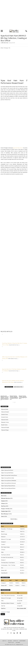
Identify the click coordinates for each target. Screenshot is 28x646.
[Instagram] (11, 633)
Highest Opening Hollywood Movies (8, 485)
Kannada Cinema (4, 417)
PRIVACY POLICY (11, 642)
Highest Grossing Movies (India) (7, 478)
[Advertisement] (14, 15)
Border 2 (3, 531)
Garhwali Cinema (4, 414)
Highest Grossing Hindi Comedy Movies (9, 475)
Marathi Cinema (4, 424)
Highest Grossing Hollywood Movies (8, 488)
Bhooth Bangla (4, 534)
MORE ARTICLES (9, 386)
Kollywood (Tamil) (4, 419)
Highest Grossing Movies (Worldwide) (8, 480)
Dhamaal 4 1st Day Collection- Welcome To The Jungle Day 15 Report (23, 397)
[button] (25, 31)
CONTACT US (15, 640)
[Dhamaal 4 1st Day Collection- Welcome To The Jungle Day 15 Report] (23, 392)
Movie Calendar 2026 (21, 608)
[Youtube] (20, 633)
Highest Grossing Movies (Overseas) (8, 483)
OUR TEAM (10, 640)
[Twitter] (17, 633)
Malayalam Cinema (5, 422)
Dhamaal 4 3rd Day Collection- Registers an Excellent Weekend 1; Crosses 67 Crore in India (14, 397)
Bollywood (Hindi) (4, 409)
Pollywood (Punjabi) (5, 427)
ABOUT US (4, 640)
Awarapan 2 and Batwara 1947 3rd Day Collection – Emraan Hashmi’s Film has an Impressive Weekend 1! (5, 398)
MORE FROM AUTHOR (18, 386)
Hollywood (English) (5, 411)
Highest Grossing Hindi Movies (7, 472)
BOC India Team (5, 42)
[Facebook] (7, 633)
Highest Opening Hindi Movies (7, 470)
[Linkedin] (14, 633)
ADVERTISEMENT (22, 640)
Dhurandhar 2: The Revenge (6, 528)
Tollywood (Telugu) (4, 430)
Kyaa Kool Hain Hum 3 (18, 147)
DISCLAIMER (18, 642)
